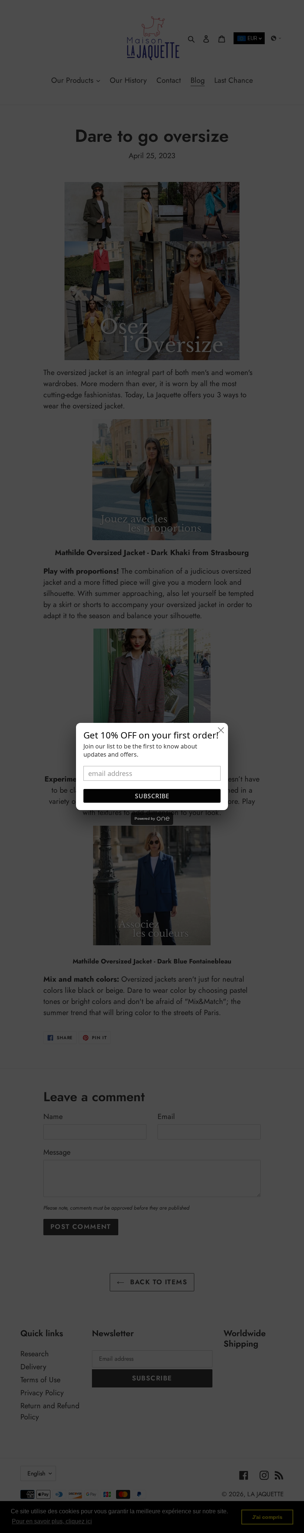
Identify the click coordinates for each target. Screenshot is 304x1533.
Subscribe (152, 796)
